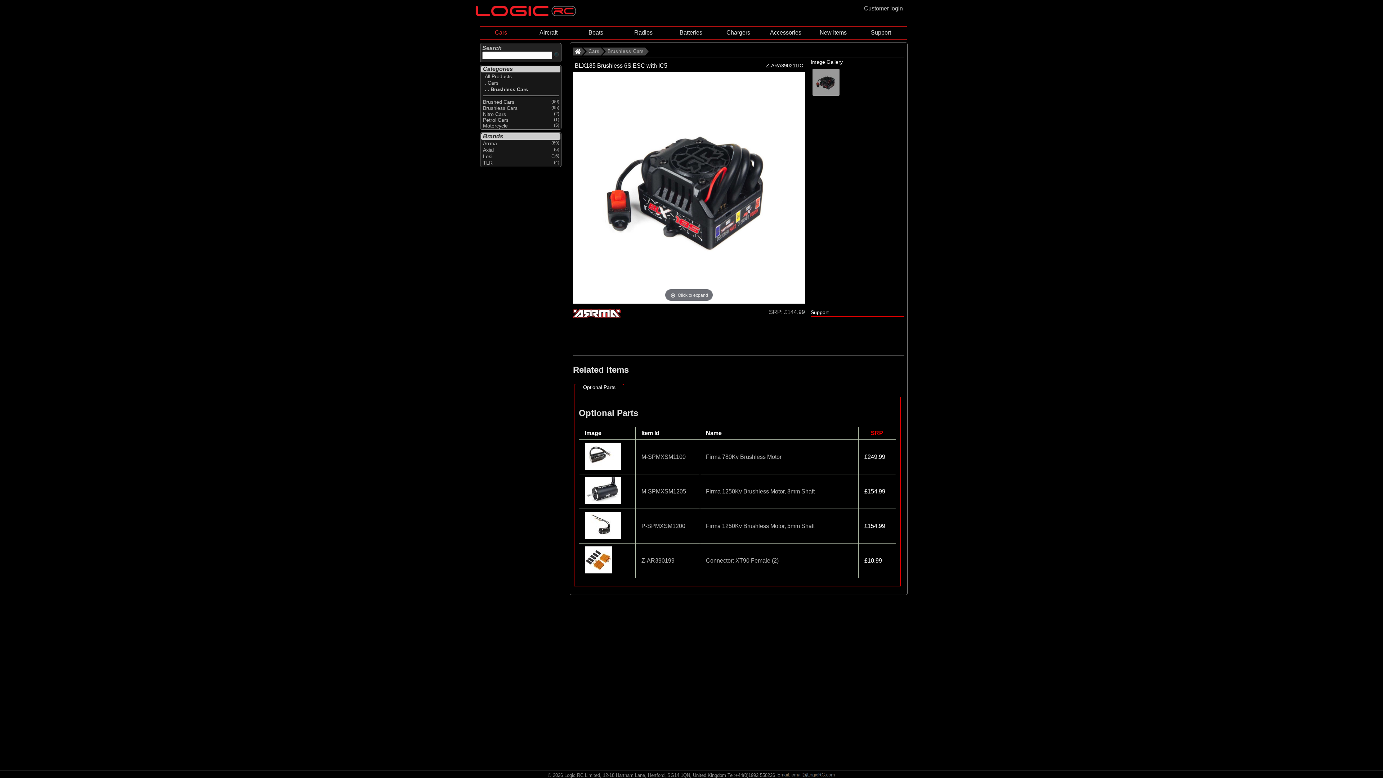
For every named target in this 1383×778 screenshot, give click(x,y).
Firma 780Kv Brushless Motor (744, 457)
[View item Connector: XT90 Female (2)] (599, 571)
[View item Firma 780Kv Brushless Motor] (603, 467)
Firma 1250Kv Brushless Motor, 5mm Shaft (760, 526)
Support (881, 33)
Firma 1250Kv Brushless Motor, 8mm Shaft (760, 491)
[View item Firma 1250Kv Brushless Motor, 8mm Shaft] (603, 502)
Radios (643, 33)
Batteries (691, 33)
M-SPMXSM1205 (663, 491)
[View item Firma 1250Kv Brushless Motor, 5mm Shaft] (603, 537)
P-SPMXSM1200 (663, 526)
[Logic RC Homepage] (525, 14)
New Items (833, 33)
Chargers (738, 33)
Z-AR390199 (658, 561)
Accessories (785, 33)
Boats (595, 33)
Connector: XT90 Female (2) (742, 561)
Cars (501, 33)
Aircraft (549, 33)
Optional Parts (599, 387)
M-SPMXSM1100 (663, 457)
